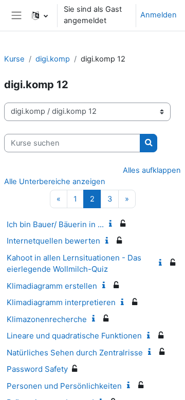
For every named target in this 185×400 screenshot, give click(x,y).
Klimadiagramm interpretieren (61, 302)
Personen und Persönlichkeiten (64, 386)
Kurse (14, 59)
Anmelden (158, 14)
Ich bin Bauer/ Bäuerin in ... (55, 224)
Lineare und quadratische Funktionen (74, 336)
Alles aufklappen (152, 170)
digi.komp (52, 59)
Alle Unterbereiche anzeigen (54, 181)
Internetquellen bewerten (53, 241)
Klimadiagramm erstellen (52, 286)
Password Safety (37, 369)
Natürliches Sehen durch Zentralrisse (75, 352)
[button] (40, 15)
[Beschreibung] (112, 224)
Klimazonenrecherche (47, 319)
